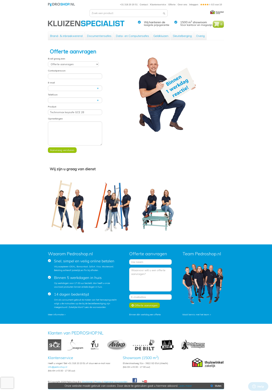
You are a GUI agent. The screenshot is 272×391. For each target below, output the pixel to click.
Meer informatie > (57, 314)
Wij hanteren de (154, 22)
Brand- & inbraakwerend (66, 36)
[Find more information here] (237, 338)
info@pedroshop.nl (57, 367)
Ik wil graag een (56, 58)
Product (52, 106)
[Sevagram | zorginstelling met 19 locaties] (75, 344)
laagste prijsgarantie (156, 25)
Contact (144, 4)
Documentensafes (99, 36)
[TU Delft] (94, 344)
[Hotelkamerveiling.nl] (193, 344)
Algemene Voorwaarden (115, 381)
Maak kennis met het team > (196, 314)
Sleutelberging (182, 36)
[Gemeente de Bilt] (144, 344)
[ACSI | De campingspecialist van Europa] (167, 344)
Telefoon (53, 94)
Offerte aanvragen (145, 305)
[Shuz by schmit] (54, 344)
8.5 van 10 (216, 4)
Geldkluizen (160, 36)
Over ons (182, 4)
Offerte (172, 4)
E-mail (51, 82)
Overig (200, 36)
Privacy (98, 381)
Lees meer (185, 385)
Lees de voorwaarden (95, 307)
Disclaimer (87, 381)
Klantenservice (158, 4)
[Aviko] (117, 344)
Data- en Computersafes (132, 36)
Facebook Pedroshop (134, 380)
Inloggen (193, 4)
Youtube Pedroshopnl (144, 382)
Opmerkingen (55, 118)
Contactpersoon (57, 70)
